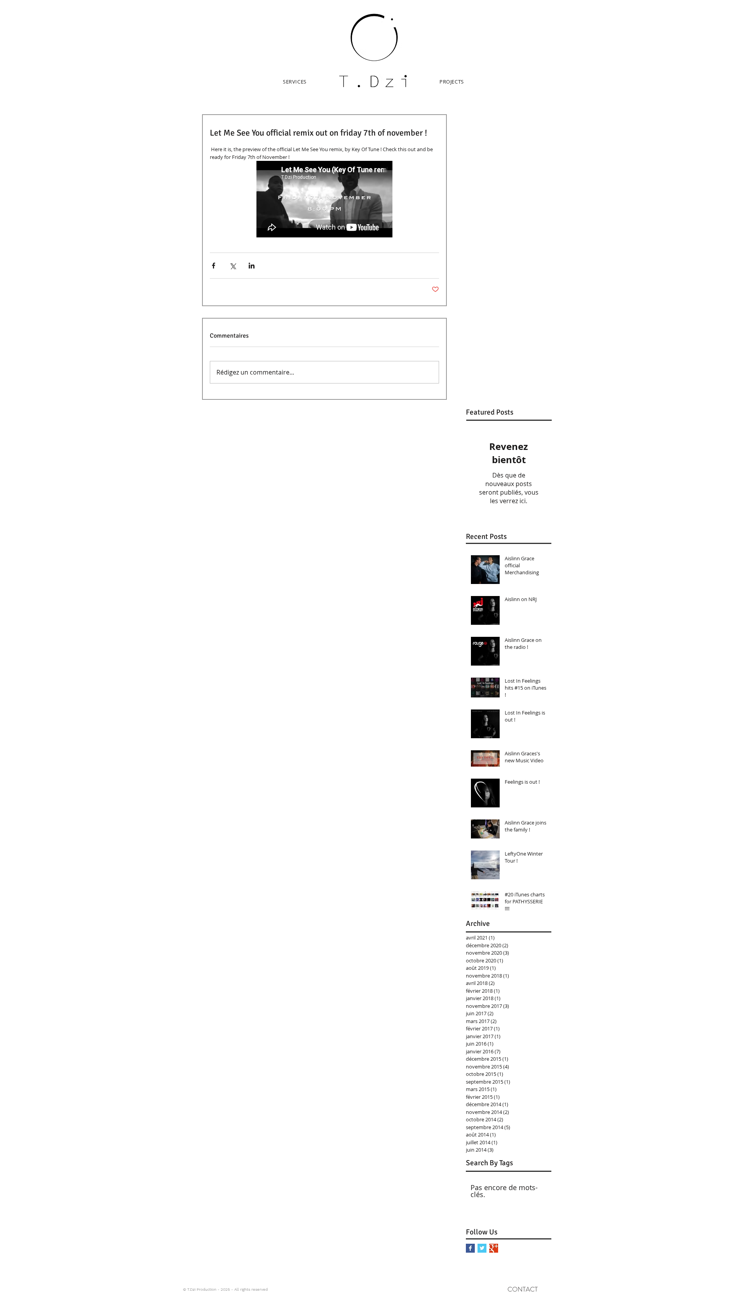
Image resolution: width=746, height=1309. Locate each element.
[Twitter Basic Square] (482, 1248)
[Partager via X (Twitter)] (232, 265)
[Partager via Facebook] (213, 265)
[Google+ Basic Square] (493, 1248)
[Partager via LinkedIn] (251, 265)
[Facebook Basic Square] (470, 1248)
